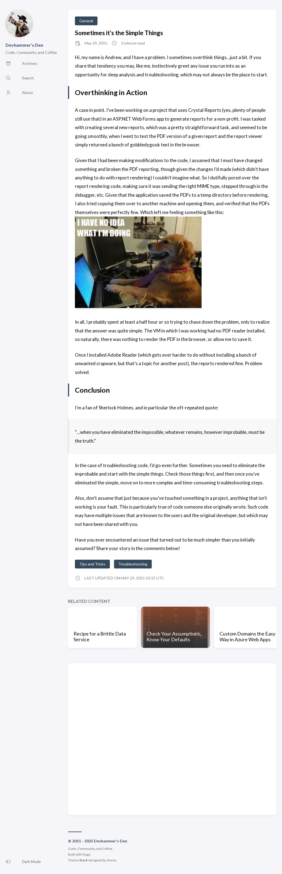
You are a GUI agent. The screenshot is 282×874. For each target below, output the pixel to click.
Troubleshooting (132, 564)
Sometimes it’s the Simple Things (119, 33)
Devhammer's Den (24, 45)
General (86, 20)
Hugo (86, 854)
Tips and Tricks (92, 564)
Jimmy (111, 860)
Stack (83, 860)
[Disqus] (172, 738)
